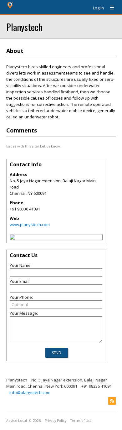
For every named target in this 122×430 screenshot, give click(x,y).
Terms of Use (81, 420)
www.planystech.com (30, 224)
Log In (98, 8)
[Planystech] (12, 238)
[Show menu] (110, 8)
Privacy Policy (55, 420)
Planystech (24, 27)
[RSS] (112, 401)
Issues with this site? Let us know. (33, 146)
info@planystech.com (29, 392)
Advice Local (16, 420)
